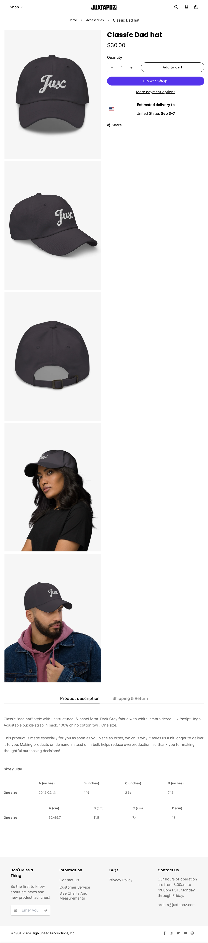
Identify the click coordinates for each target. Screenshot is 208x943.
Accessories (95, 20)
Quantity (114, 57)
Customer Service (75, 887)
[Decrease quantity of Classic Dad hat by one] (112, 67)
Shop (14, 7)
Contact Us (69, 880)
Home (72, 20)
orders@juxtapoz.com (177, 905)
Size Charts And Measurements (73, 895)
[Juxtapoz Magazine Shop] (103, 7)
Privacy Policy (120, 880)
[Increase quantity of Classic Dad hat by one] (131, 67)
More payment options (155, 92)
